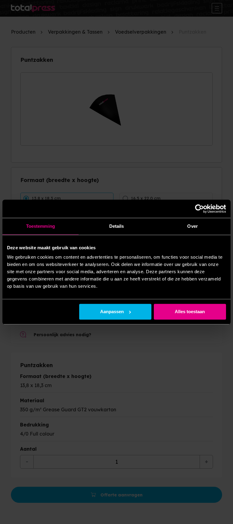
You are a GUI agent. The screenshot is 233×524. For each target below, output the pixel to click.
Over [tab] (192, 226)
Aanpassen (112, 311)
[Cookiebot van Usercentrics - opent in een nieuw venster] (199, 208)
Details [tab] (116, 226)
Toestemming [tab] (40, 226)
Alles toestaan (190, 311)
